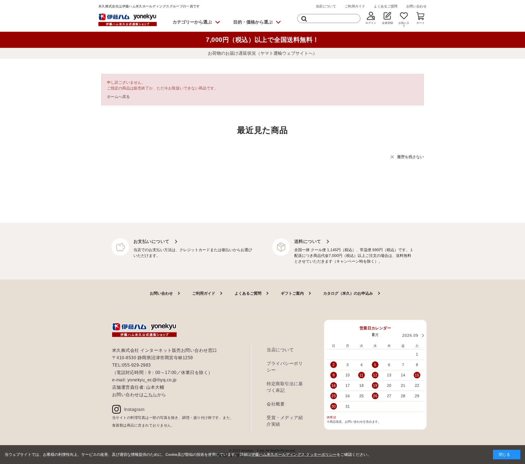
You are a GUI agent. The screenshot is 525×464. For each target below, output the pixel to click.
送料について (307, 241)
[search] (304, 18)
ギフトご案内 (292, 293)
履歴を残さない (410, 157)
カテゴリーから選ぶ (192, 22)
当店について (326, 6)
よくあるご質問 (386, 6)
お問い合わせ (416, 6)
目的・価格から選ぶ (253, 22)
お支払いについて (151, 241)
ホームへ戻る (118, 96)
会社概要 (276, 404)
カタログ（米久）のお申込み (348, 293)
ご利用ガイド (355, 6)
